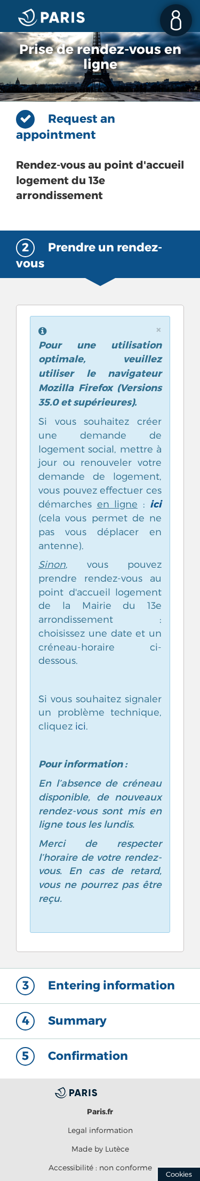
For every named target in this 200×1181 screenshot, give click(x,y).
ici (156, 504)
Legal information (100, 1130)
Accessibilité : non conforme (100, 1167)
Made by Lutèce (100, 1148)
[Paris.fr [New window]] (100, 1091)
